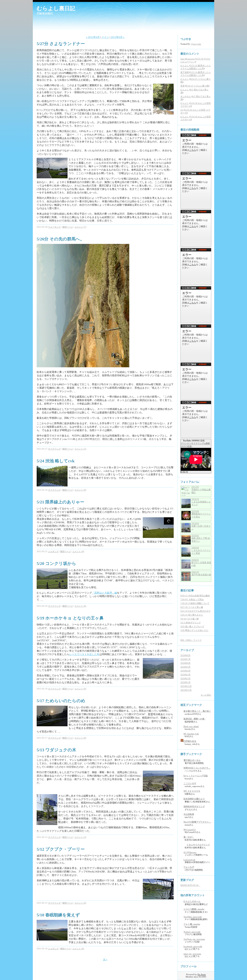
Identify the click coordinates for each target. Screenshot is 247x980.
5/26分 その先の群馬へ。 (60, 239)
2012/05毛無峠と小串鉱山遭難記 (201, 490)
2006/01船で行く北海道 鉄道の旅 (201, 562)
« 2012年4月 (93, 37)
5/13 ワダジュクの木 (56, 749)
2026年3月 (185, 674)
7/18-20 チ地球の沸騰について (194, 603)
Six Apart (201, 974)
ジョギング (53, 551)
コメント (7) (80, 227)
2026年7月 (185, 659)
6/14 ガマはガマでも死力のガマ (195, 611)
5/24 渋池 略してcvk (55, 460)
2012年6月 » (117, 37)
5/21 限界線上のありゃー (60, 502)
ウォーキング (54, 227)
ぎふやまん (185, 96)
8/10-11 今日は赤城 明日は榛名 (195, 595)
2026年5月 (185, 667)
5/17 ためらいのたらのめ (61, 700)
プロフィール (188, 966)
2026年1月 (185, 682)
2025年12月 (186, 686)
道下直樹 (184, 72)
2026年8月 (185, 655)
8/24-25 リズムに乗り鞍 (197, 86)
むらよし (184, 65)
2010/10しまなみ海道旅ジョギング (201, 502)
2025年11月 (186, 690)
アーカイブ (187, 650)
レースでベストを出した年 (84, 654)
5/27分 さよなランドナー (61, 43)
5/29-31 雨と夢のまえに (191, 615)
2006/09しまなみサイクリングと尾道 (201, 550)
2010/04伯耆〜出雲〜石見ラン (201, 526)
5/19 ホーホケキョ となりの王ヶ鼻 (70, 618)
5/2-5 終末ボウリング (190, 622)
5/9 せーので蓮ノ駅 (189, 619)
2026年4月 (185, 671)
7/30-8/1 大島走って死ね (192, 599)
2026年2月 (185, 678)
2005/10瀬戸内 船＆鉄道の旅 (201, 573)
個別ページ (67, 227)
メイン (105, 37)
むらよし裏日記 (56, 8)
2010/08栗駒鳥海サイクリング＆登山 (201, 514)
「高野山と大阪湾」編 (104, 592)
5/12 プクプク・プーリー (61, 849)
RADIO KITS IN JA (190, 885)
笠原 (182, 86)
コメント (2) (80, 449)
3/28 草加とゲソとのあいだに (194, 630)
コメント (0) (80, 490)
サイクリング (54, 449)
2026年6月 (185, 663)
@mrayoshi (196, 44)
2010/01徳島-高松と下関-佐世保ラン (200, 538)
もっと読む (206, 695)
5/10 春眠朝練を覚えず (58, 915)
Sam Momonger (187, 59)
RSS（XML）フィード (191, 640)
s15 (182, 110)
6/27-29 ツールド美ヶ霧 (191, 607)
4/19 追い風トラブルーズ (192, 626)
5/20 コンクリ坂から (56, 563)
